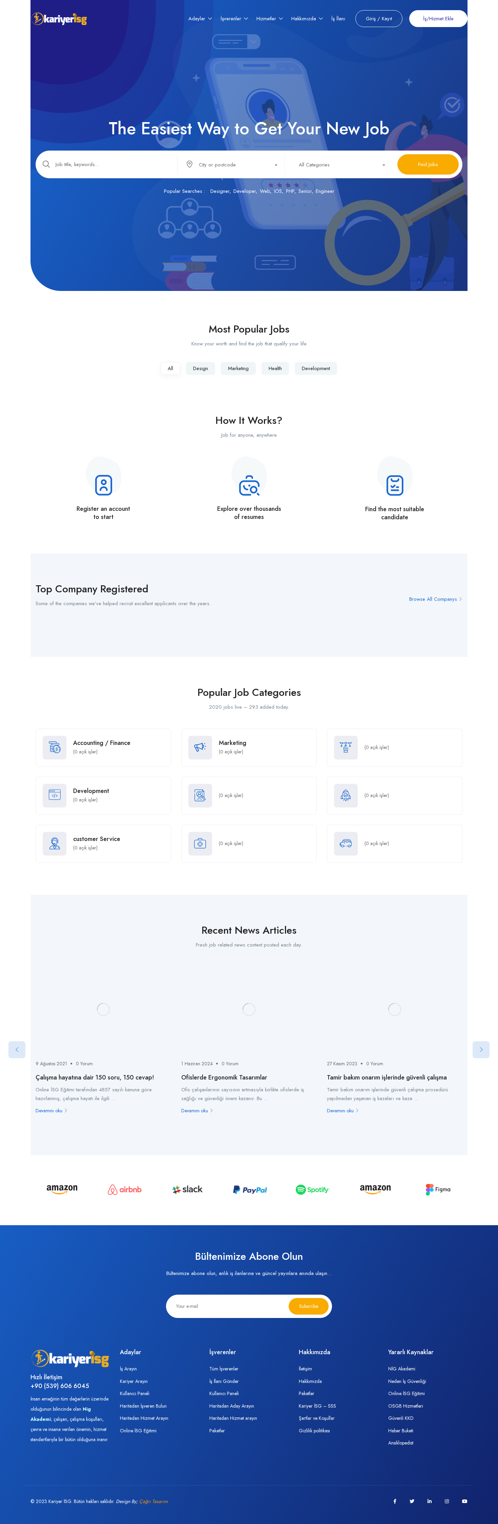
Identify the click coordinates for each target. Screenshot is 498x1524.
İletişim (305, 1368)
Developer (244, 191)
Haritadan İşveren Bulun (143, 1406)
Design (200, 368)
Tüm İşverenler (223, 1368)
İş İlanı (338, 18)
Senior (305, 191)
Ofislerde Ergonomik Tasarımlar (224, 1077)
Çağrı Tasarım (153, 1501)
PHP (290, 191)
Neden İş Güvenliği (407, 1381)
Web (265, 191)
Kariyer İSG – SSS (317, 1406)
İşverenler (232, 18)
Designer (219, 191)
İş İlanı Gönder (224, 1381)
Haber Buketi (400, 1430)
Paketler (217, 1430)
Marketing (238, 368)
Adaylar (197, 18)
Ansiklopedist (400, 1442)
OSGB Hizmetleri (405, 1406)
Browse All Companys (433, 599)
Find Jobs (428, 164)
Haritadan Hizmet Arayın (144, 1418)
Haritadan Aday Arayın (231, 1406)
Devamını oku (49, 1110)
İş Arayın (128, 1368)
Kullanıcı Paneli (134, 1393)
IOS (278, 191)
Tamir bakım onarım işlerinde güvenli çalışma (387, 1077)
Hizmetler (267, 18)
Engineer (325, 191)
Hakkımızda (304, 18)
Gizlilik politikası (314, 1430)
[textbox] (230, 165)
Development (316, 368)
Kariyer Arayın (134, 1381)
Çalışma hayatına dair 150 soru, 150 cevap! (95, 1077)
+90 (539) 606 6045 (59, 1386)
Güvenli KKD (401, 1418)
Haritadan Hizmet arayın (233, 1418)
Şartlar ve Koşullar (317, 1418)
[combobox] (234, 164)
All (170, 368)
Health (275, 368)
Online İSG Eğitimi (138, 1430)
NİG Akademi (401, 1368)
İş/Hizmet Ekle (438, 18)
